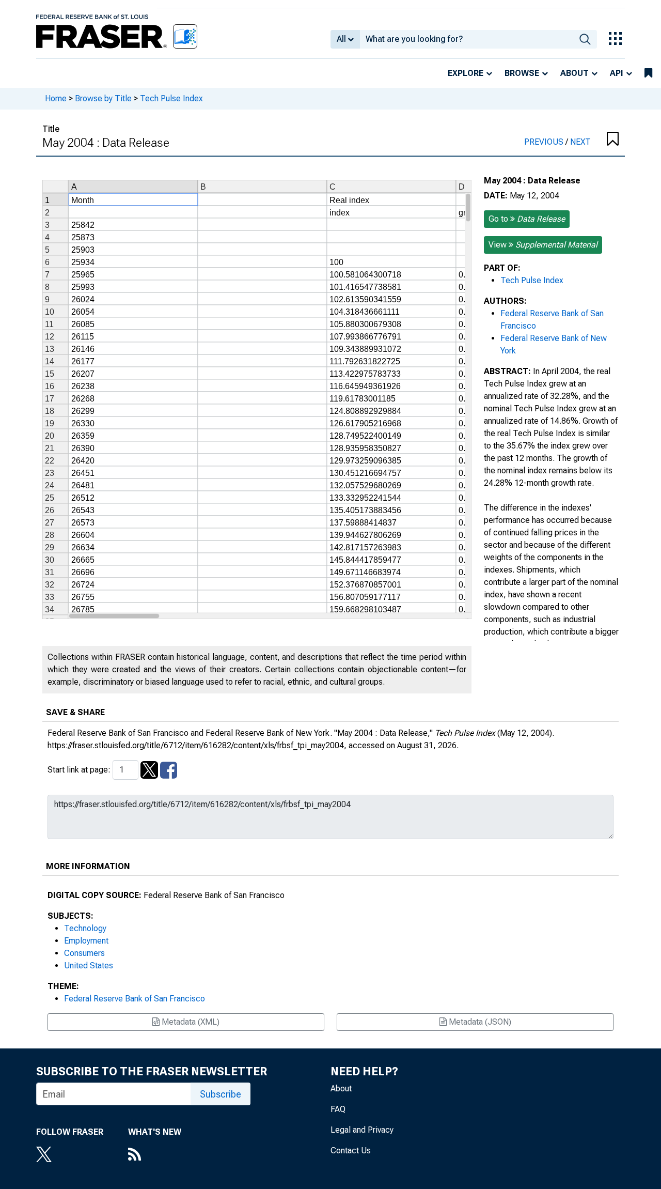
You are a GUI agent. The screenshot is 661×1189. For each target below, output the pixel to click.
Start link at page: (80, 770)
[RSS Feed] (154, 1155)
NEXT (580, 142)
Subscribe (220, 1094)
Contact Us (350, 1150)
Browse (522, 73)
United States (88, 965)
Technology (85, 928)
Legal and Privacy (362, 1130)
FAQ (337, 1109)
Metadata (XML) (189, 1022)
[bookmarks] (648, 73)
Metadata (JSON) (479, 1022)
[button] (612, 139)
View (543, 245)
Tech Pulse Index (171, 98)
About (574, 73)
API (616, 73)
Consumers (84, 953)
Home (56, 98)
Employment (86, 941)
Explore (465, 73)
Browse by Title (103, 98)
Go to (527, 219)
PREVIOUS (544, 142)
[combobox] (466, 39)
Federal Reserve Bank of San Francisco (134, 998)
